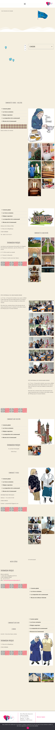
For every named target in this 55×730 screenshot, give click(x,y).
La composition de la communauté (11, 118)
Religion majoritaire (8, 115)
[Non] (53, 726)
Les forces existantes (8, 111)
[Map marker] (13, 60)
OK (28, 728)
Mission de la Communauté (9, 121)
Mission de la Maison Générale (38, 597)
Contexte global (7, 108)
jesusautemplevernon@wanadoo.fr (12, 580)
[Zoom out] (25, 48)
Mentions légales (41, 717)
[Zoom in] (25, 46)
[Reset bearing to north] (25, 50)
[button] (25, 4)
